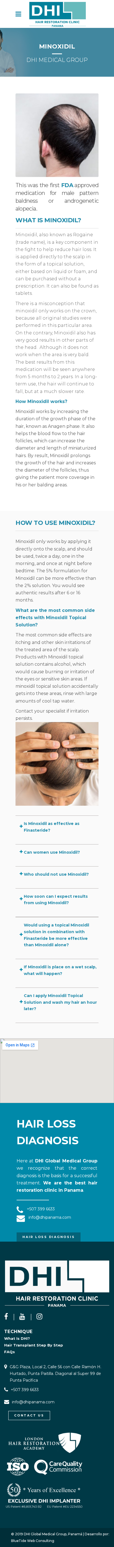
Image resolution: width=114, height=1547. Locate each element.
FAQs (9, 1352)
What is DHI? (17, 1338)
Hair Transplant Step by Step (33, 1345)
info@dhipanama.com (33, 1401)
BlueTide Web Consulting (32, 1541)
